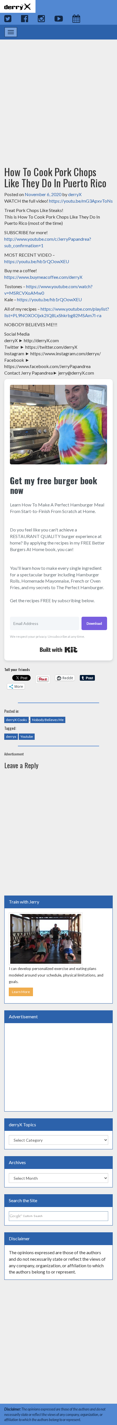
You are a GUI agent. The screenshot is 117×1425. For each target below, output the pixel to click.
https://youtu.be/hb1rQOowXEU (36, 261)
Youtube (26, 736)
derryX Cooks (16, 720)
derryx (11, 736)
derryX (75, 194)
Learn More (21, 992)
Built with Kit (59, 650)
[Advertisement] (58, 97)
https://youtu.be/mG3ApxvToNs (81, 200)
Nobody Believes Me (48, 720)
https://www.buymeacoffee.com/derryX (43, 277)
